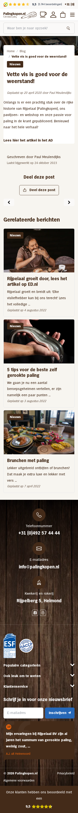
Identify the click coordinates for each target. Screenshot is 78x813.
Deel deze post (42, 190)
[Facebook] (35, 613)
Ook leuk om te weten (22, 676)
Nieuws (15, 64)
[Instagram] (43, 613)
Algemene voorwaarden (18, 780)
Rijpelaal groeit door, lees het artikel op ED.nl (37, 281)
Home (11, 51)
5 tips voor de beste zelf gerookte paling (32, 372)
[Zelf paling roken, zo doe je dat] (8, 202)
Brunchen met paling (28, 460)
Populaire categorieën (21, 665)
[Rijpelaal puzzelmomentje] (69, 202)
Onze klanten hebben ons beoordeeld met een (39, 799)
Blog (23, 51)
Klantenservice (15, 686)
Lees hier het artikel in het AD (28, 140)
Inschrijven (57, 713)
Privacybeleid (66, 773)
